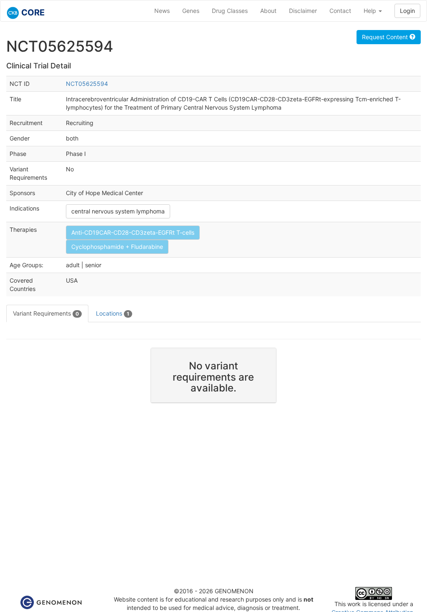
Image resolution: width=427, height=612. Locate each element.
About (268, 10)
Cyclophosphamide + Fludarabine (117, 246)
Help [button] (371, 10)
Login (407, 10)
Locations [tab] (112, 313)
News (162, 10)
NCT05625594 (87, 83)
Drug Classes (230, 10)
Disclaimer (303, 10)
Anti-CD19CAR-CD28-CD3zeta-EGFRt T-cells (132, 232)
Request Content (385, 36)
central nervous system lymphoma (118, 211)
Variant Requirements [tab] (46, 313)
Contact (340, 10)
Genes (190, 10)
